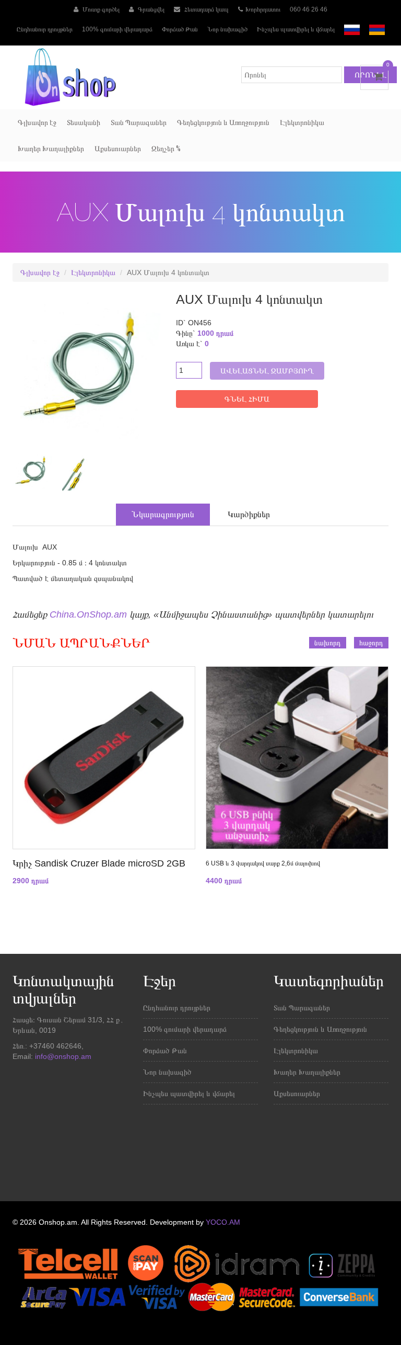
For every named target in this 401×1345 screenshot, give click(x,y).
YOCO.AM (223, 1222)
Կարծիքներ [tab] (249, 514)
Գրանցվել (150, 9)
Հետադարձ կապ (206, 9)
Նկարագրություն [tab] (163, 514)
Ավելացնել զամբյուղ (267, 371)
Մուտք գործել (100, 9)
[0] (374, 77)
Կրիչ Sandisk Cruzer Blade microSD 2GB (99, 863)
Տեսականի (83, 122)
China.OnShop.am (88, 614)
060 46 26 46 (308, 9)
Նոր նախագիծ (227, 29)
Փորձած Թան (180, 29)
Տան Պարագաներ (139, 122)
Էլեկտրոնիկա (302, 122)
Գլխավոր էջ (37, 122)
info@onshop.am (62, 1056)
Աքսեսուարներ (118, 148)
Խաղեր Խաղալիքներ (51, 148)
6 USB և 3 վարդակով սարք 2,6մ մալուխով (263, 863)
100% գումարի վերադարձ (117, 29)
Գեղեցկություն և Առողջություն (223, 122)
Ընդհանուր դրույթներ (45, 29)
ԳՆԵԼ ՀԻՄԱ (247, 399)
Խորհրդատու (262, 9)
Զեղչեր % (166, 148)
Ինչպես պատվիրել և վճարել (296, 29)
